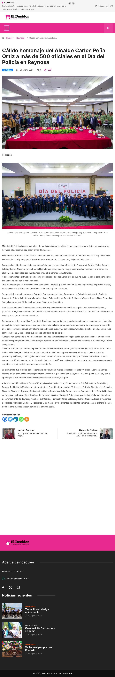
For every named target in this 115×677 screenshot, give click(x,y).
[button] (69, 3)
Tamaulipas (30, 607)
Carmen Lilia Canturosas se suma (40, 629)
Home (9, 38)
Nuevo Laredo (31, 625)
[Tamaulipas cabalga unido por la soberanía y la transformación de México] (12, 611)
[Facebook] (4, 419)
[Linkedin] (15, 419)
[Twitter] (10, 419)
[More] (26, 419)
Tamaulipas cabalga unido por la (37, 611)
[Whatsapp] (21, 419)
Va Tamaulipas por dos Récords (38, 649)
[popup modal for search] (108, 28)
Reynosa (20, 38)
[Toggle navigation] (6, 28)
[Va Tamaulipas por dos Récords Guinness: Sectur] (12, 649)
